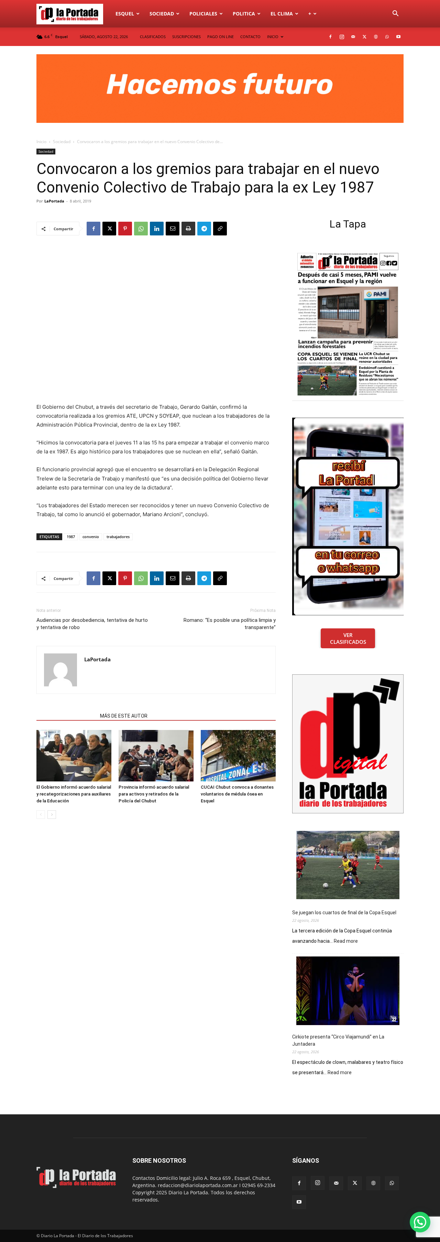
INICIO (272, 36)
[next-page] (51, 814)
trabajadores (118, 536)
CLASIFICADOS (153, 36)
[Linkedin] (157, 228)
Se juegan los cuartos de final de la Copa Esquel (344, 912)
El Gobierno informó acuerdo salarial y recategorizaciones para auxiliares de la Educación (73, 794)
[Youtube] (398, 36)
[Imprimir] (188, 228)
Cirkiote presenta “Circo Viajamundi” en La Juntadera (338, 1040)
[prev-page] (40, 814)
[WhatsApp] (387, 36)
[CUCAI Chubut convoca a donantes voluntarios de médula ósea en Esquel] (238, 755)
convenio (90, 536)
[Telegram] (204, 228)
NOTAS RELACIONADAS (66, 716)
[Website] (376, 36)
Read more (346, 941)
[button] (395, 14)
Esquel (125, 13)
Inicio (41, 141)
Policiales (203, 13)
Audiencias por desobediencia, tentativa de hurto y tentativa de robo (92, 623)
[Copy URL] (220, 228)
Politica (244, 13)
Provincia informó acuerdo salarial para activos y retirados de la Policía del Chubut (154, 794)
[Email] (172, 228)
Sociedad (162, 13)
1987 (71, 536)
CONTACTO (250, 36)
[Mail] (353, 36)
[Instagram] (342, 36)
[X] (364, 36)
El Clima (282, 13)
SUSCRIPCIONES (186, 36)
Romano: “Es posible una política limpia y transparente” (230, 623)
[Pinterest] (125, 228)
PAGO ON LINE (220, 36)
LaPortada (54, 201)
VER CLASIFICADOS (348, 638)
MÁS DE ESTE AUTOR (123, 716)
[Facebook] (330, 36)
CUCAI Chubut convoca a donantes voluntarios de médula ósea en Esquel (237, 794)
